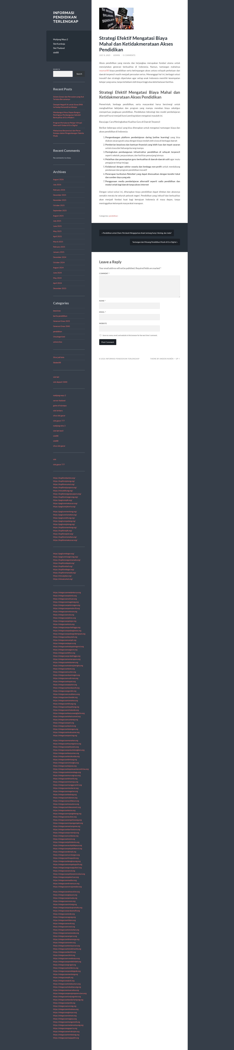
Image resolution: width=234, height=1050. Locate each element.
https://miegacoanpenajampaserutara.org (70, 993)
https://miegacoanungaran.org (65, 650)
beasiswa (57, 311)
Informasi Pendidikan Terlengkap (65, 17)
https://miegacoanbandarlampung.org (68, 1000)
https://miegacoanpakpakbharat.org (67, 848)
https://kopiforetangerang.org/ (65, 497)
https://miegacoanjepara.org (64, 643)
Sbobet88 (57, 362)
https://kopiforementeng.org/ (65, 527)
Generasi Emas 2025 (61, 321)
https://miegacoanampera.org (65, 936)
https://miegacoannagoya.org (65, 1019)
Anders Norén (166, 359)
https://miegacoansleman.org (65, 1015)
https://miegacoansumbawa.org (65, 836)
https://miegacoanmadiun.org (65, 880)
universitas (57, 342)
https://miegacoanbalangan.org (65, 729)
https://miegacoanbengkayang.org (67, 861)
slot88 (56, 52)
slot (54, 459)
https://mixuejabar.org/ (62, 576)
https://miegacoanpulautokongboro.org (68, 750)
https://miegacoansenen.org (64, 942)
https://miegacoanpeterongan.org (66, 605)
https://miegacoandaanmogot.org (66, 675)
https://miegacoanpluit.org (63, 980)
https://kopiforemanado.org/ (64, 573)
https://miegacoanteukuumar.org (66, 732)
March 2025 (58, 242)
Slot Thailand (59, 48)
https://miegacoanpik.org (63, 977)
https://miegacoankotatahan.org (66, 930)
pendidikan (57, 331)
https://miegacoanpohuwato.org (66, 747)
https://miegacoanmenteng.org (65, 974)
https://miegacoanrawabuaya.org (66, 958)
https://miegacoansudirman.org (65, 678)
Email (102, 312)
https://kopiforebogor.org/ (63, 569)
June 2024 (57, 273)
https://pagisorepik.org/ (62, 500)
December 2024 (59, 257)
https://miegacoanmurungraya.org (67, 775)
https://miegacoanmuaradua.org (66, 990)
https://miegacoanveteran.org (65, 611)
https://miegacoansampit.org (64, 640)
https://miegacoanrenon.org (64, 901)
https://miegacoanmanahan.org (65, 740)
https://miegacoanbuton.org (64, 810)
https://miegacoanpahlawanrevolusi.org (69, 874)
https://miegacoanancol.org (64, 871)
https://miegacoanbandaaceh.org (66, 688)
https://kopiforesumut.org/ (64, 484)
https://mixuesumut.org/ (63, 579)
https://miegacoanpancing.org (65, 735)
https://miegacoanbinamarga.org (66, 939)
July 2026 (57, 184)
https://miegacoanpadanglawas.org (67, 630)
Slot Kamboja (59, 44)
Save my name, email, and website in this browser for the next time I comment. (130, 335)
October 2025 (59, 205)
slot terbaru (58, 410)
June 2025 (57, 226)
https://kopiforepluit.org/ (63, 534)
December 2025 (59, 195)
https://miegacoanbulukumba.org (66, 756)
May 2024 (57, 278)
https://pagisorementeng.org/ (65, 511)
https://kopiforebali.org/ (63, 566)
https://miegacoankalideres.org (65, 968)
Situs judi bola (58, 357)
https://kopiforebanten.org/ (64, 478)
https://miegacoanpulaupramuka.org (67, 907)
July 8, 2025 (104, 55)
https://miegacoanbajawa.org (65, 766)
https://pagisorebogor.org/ (63, 553)
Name (102, 301)
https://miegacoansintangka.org (66, 763)
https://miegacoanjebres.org (64, 618)
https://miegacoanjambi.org (64, 1003)
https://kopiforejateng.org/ (64, 481)
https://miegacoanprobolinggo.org (66, 656)
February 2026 (59, 190)
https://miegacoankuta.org (63, 624)
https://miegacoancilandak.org (65, 697)
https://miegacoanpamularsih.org (66, 608)
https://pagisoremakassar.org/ (65, 503)
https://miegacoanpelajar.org (64, 621)
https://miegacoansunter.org (64, 672)
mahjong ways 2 (59, 395)
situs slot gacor (59, 415)
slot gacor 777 (59, 421)
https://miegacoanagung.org (64, 917)
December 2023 (59, 288)
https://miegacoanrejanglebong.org (67, 813)
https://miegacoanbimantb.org (65, 778)
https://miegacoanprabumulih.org (66, 911)
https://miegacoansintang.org (65, 904)
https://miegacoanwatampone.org (66, 826)
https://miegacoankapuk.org (64, 681)
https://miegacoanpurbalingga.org (66, 627)
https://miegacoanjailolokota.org (66, 842)
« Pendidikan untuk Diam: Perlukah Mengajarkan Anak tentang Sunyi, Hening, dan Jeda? (136, 233)
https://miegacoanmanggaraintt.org (67, 785)
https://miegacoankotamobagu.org (67, 772)
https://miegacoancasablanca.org (66, 694)
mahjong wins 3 (59, 426)
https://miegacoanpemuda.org (65, 898)
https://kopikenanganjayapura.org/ (67, 494)
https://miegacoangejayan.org (65, 895)
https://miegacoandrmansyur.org (66, 883)
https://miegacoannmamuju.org (65, 782)
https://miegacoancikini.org (64, 955)
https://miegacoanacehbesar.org (66, 801)
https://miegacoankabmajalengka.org (68, 665)
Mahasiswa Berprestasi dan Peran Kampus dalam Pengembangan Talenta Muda (68, 133)
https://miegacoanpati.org (63, 723)
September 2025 (60, 210)
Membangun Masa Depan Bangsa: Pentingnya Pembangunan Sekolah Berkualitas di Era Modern (67, 115)
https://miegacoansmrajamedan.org (67, 886)
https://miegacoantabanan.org (65, 798)
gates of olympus (60, 405)
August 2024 (58, 267)
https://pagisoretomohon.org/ (65, 515)
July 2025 (57, 221)
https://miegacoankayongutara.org (67, 743)
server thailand (59, 400)
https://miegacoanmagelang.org (66, 602)
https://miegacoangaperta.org (65, 1028)
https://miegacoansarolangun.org (66, 855)
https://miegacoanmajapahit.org (66, 1038)
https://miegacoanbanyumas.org (66, 753)
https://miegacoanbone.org (64, 669)
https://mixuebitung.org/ (63, 490)
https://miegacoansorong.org (64, 1006)
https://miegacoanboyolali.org (65, 637)
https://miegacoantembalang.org (66, 1035)
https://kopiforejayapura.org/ (65, 487)
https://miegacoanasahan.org (65, 817)
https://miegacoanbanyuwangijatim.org (69, 713)
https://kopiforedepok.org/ (64, 563)
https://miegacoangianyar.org (65, 1012)
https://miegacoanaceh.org (64, 923)
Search (56, 69)
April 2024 (57, 283)
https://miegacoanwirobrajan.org (66, 1031)
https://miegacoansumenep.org (65, 719)
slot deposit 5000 (60, 382)
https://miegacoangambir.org (64, 691)
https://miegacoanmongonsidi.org (66, 1022)
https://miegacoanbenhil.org (64, 952)
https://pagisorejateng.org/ (64, 524)
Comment (104, 273)
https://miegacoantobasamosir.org (67, 807)
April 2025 (57, 236)
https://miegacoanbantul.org (64, 726)
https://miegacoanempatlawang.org (67, 820)
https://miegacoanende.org (64, 914)
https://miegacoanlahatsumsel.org (67, 716)
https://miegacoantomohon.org (65, 700)
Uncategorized (59, 336)
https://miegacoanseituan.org (65, 599)
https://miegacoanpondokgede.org (67, 971)
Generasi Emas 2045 (61, 326)
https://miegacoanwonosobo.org (66, 933)
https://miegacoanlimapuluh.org (66, 858)
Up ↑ (178, 359)
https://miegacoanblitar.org (64, 653)
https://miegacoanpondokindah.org (67, 961)
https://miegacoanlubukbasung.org (67, 987)
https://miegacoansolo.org (63, 615)
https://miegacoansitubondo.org (66, 710)
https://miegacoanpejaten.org (65, 684)
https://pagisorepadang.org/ (64, 521)
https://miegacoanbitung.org (64, 704)
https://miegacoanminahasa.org (65, 1009)
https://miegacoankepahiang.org (66, 707)
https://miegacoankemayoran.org (66, 946)
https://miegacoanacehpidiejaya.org (67, 845)
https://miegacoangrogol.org (64, 965)
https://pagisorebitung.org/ (64, 518)
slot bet (56, 377)
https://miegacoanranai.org (64, 926)
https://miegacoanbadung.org (65, 794)
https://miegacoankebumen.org (65, 662)
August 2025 (58, 216)
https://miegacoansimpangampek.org (68, 823)
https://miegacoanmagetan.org (65, 791)
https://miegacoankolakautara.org (67, 984)
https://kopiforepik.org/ (62, 530)
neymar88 (104, 70)
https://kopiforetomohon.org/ (65, 537)
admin (116, 55)
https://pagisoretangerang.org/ (65, 557)
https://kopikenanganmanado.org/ (67, 560)
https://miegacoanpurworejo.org (66, 832)
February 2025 (59, 247)
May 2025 (57, 231)
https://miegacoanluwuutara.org (66, 804)
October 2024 (59, 262)
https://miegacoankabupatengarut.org (68, 646)
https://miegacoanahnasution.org (66, 892)
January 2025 (58, 252)
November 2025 (59, 200)
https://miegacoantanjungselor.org (67, 996)
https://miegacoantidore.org (64, 920)
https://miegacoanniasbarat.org (65, 788)
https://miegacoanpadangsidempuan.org (69, 634)
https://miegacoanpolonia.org (65, 595)
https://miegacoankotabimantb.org (67, 949)
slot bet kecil (58, 431)
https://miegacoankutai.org (64, 839)
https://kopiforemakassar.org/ (65, 540)
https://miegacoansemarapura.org (66, 659)
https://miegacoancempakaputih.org (67, 864)
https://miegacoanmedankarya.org (67, 592)
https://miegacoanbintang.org (65, 759)
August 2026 (58, 179)
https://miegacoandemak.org (64, 852)
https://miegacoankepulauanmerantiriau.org (71, 769)
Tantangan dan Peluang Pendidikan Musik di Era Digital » (155, 242)
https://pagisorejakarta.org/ (64, 506)
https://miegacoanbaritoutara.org (66, 829)
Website (103, 323)
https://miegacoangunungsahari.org (67, 867)
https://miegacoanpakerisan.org (66, 877)
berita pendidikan (60, 316)
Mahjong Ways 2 (60, 39)
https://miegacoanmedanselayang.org (68, 1025)
